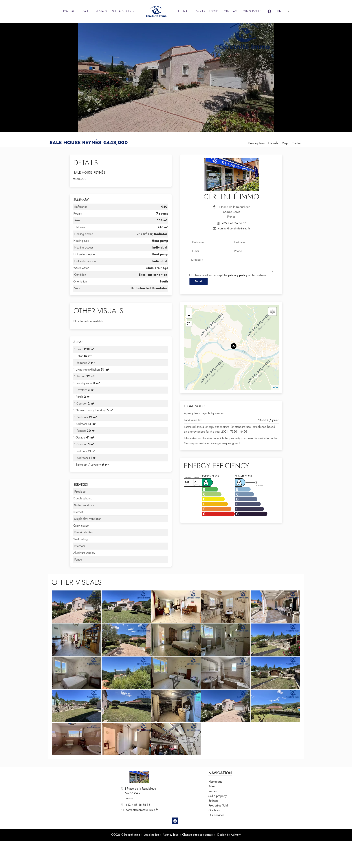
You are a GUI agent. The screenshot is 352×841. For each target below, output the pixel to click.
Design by (228, 835)
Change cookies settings (197, 835)
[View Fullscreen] (189, 324)
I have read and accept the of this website (230, 275)
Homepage (156, 11)
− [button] (189, 315)
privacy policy (237, 275)
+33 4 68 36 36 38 (234, 223)
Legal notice (151, 835)
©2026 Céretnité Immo (125, 835)
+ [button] (189, 310)
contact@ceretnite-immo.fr (234, 228)
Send (198, 281)
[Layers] (272, 311)
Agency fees (171, 835)
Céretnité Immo (231, 196)
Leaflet (275, 387)
